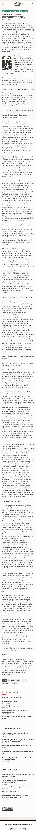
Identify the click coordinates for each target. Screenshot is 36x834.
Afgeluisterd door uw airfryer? (11, 791)
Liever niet (21, 829)
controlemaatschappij (14, 680)
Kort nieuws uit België (11, 728)
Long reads (24, 11)
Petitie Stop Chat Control (9, 701)
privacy (24, 680)
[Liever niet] (34, 827)
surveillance (6, 683)
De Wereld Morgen (28, 80)
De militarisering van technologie (12, 697)
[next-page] (6, 724)
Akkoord (13, 829)
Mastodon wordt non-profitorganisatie (13, 787)
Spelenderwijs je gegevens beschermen (14, 706)
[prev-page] (3, 724)
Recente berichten (10, 693)
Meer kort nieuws (9, 770)
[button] (3, 3)
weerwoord (14, 683)
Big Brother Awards (13, 11)
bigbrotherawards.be (8, 73)
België (4, 11)
